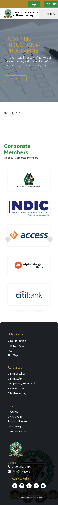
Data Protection (17, 340)
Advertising (14, 426)
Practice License (17, 421)
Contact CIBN (15, 416)
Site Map (13, 355)
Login (34, 4)
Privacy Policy (16, 345)
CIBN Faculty (15, 378)
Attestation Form (17, 431)
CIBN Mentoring (17, 393)
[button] (24, 467)
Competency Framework (22, 383)
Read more (15, 78)
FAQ (10, 350)
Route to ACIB (16, 388)
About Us (13, 411)
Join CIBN (51, 3)
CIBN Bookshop (16, 373)
